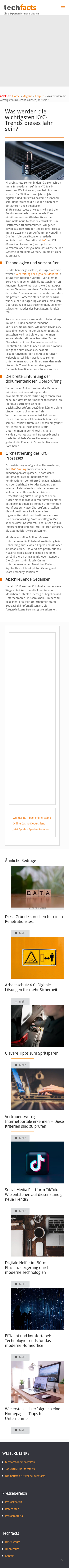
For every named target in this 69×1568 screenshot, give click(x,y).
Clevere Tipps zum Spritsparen (31, 1053)
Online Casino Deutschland (29, 823)
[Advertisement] (34, 52)
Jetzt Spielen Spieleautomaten (31, 829)
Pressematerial (14, 1515)
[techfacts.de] (20, 9)
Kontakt (9, 1555)
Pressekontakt (13, 1502)
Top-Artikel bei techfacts (20, 1469)
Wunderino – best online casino (32, 817)
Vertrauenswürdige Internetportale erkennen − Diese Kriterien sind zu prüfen (34, 1121)
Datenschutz (12, 1542)
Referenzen (12, 1509)
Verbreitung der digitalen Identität (37, 274)
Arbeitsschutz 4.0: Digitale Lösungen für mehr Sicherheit (31, 987)
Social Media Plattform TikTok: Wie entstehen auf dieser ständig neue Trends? (33, 1194)
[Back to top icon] (61, 1560)
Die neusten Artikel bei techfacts (25, 1475)
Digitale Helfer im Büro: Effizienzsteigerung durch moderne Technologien (27, 1267)
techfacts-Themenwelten (20, 1462)
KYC (43, 240)
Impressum (12, 1549)
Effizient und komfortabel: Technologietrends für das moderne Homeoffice (28, 1340)
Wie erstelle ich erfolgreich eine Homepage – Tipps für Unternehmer (32, 1413)
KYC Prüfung (18, 469)
